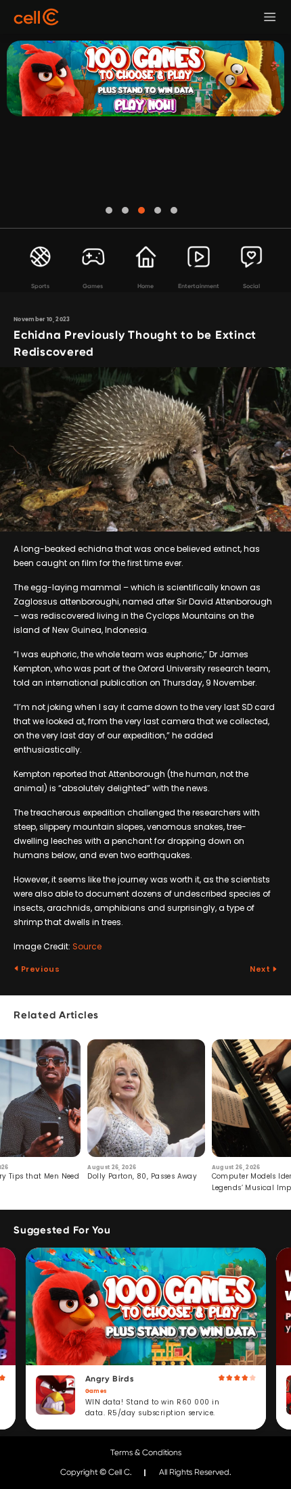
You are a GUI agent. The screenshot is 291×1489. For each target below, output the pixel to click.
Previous (39, 969)
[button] (109, 210)
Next (261, 969)
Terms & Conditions (145, 1452)
